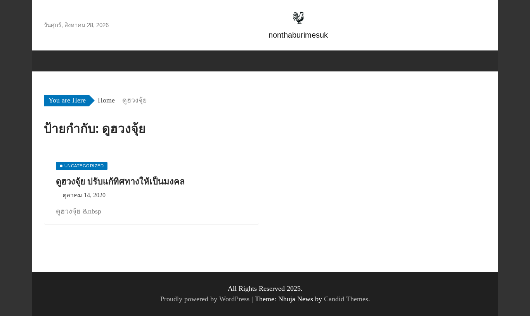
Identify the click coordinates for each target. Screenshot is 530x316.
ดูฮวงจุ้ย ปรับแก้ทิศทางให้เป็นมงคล (120, 181)
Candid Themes (346, 299)
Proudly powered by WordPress (205, 299)
